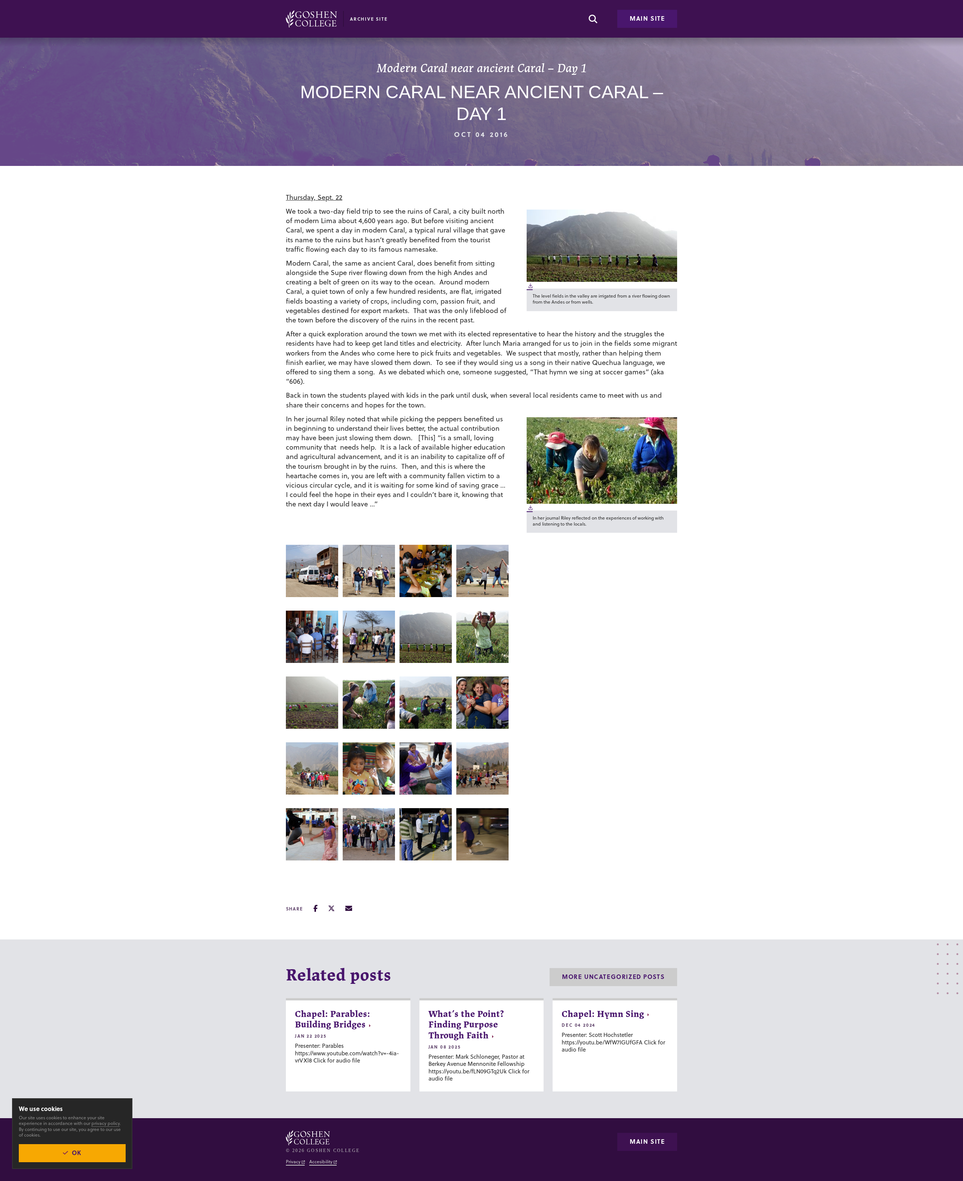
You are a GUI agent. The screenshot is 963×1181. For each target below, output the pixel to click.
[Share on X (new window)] (331, 908)
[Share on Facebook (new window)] (315, 908)
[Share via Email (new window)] (348, 908)
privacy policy (105, 1123)
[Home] (311, 18)
